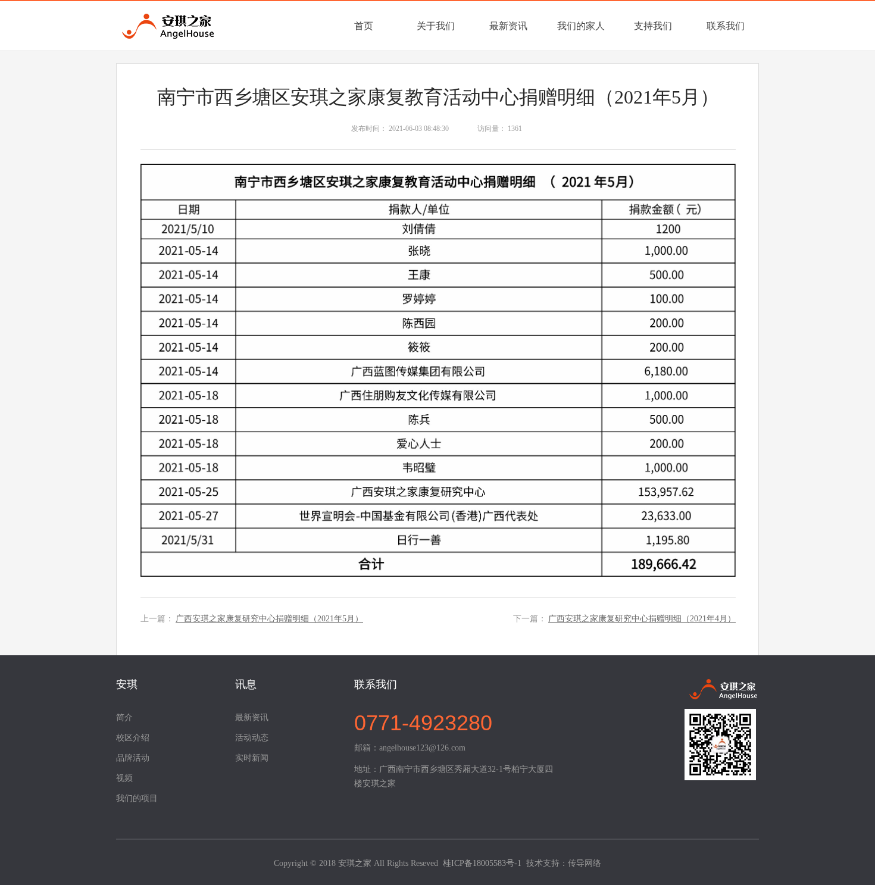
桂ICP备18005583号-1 (482, 863)
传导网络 (584, 863)
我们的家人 (581, 26)
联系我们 (726, 26)
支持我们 (653, 26)
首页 (363, 26)
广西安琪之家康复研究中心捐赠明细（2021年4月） (642, 618)
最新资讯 (508, 26)
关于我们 (436, 26)
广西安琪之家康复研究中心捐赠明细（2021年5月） (269, 618)
